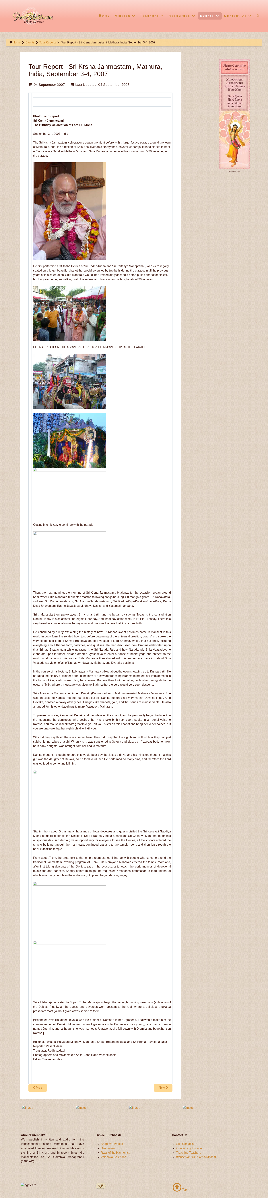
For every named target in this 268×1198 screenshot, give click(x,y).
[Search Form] (258, 15)
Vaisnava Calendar (113, 1157)
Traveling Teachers (188, 1152)
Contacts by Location (189, 1148)
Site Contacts (185, 1143)
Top (184, 1189)
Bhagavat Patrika (112, 1143)
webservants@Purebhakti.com (196, 1157)
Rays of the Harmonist (115, 1152)
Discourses (108, 1148)
